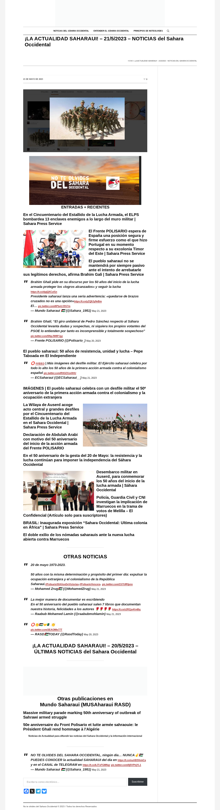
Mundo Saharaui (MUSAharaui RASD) (85, 704)
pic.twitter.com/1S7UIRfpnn (117, 584)
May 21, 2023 (99, 311)
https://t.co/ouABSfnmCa (132, 760)
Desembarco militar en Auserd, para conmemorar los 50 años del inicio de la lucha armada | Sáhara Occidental (120, 481)
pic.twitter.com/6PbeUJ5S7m (54, 306)
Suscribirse (138, 781)
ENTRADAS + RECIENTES (85, 207)
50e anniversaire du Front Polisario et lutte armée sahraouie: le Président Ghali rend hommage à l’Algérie (80, 726)
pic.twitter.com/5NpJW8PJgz (47, 336)
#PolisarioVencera (90, 584)
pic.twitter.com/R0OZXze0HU (60, 373)
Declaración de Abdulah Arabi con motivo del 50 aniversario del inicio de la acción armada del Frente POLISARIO (50, 441)
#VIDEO (40, 363)
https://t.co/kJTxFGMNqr (96, 765)
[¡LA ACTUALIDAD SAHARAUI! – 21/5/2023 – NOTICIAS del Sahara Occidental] (85, 120)
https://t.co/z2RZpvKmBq (126, 609)
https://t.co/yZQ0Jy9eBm (88, 301)
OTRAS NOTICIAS (85, 556)
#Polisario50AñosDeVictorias (62, 584)
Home (130, 61)
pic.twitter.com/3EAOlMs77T (46, 629)
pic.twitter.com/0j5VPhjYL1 (126, 765)
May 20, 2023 (93, 341)
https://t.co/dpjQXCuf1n (44, 292)
